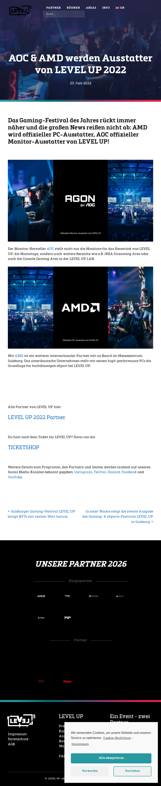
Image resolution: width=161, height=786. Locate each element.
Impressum (17, 734)
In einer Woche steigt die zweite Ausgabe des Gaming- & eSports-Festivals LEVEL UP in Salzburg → (117, 517)
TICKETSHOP (23, 448)
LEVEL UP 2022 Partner (36, 417)
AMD (19, 356)
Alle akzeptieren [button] (111, 758)
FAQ (62, 756)
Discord (114, 472)
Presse (64, 726)
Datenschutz (18, 739)
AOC (50, 249)
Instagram (83, 472)
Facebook (129, 472)
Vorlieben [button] (132, 771)
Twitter (100, 472)
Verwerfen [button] (90, 771)
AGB (11, 744)
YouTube (15, 477)
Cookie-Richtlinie (117, 738)
